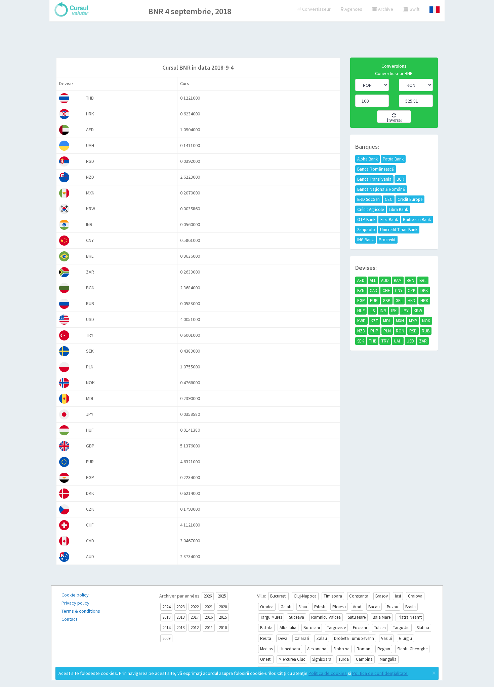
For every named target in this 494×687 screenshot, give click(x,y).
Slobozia (341, 649)
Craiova (415, 596)
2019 (166, 617)
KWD (361, 321)
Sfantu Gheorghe (412, 649)
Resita (265, 638)
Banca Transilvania (374, 179)
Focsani (360, 627)
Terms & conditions (80, 611)
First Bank (389, 219)
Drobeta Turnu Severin (354, 638)
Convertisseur (316, 9)
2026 (208, 596)
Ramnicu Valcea (326, 617)
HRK (424, 300)
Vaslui (386, 638)
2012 (195, 627)
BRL (422, 280)
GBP (386, 300)
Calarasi (301, 638)
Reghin (383, 649)
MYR (413, 321)
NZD (361, 331)
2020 (223, 607)
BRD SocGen (368, 199)
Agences (352, 9)
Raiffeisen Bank (417, 219)
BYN (361, 290)
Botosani (311, 627)
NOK (426, 321)
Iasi (398, 596)
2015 (223, 617)
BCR (400, 179)
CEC (389, 199)
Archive (385, 9)
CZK (411, 290)
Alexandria (316, 649)
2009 (166, 638)
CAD (373, 290)
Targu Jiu (401, 627)
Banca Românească (375, 169)
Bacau (374, 607)
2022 (195, 607)
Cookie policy (75, 595)
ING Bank (365, 240)
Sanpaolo (366, 229)
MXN (400, 321)
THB (372, 341)
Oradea (267, 607)
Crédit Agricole (370, 209)
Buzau (392, 607)
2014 (166, 627)
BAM (398, 280)
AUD (385, 280)
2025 (222, 596)
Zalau (321, 638)
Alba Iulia (288, 627)
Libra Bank (398, 209)
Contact (69, 619)
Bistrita (266, 627)
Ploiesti (339, 607)
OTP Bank (366, 219)
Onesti (266, 659)
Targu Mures (271, 617)
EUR (374, 300)
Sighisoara (321, 659)
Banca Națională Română (381, 189)
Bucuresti (278, 596)
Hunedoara (290, 649)
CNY (399, 290)
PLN (387, 331)
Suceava (296, 617)
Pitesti (319, 607)
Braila (410, 607)
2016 (209, 617)
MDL (387, 321)
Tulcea (380, 627)
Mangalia (388, 659)
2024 (166, 607)
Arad (357, 607)
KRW (418, 311)
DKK (424, 290)
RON (400, 331)
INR (383, 311)
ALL (373, 280)
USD (410, 341)
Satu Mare (357, 617)
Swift (414, 9)
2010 (223, 627)
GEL (399, 300)
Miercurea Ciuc (292, 659)
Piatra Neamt (410, 617)
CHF (386, 290)
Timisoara (333, 596)
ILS (372, 311)
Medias (266, 649)
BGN (410, 280)
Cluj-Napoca (305, 596)
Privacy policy (75, 603)
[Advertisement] (247, 40)
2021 (209, 607)
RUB (425, 331)
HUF (361, 311)
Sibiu (302, 607)
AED (361, 280)
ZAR (423, 341)
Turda (343, 659)
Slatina (423, 627)
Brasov (381, 596)
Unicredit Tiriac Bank (398, 229)
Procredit (387, 240)
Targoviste (336, 627)
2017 (195, 617)
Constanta (358, 596)
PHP (374, 331)
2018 (180, 617)
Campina (364, 659)
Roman (363, 649)
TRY (385, 341)
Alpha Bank (367, 159)
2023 (180, 607)
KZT (374, 321)
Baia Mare (381, 617)
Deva (282, 638)
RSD (413, 331)
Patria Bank (393, 159)
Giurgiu (405, 638)
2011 (209, 627)
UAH (398, 341)
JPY (405, 311)
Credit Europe (410, 199)
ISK (394, 311)
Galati (286, 607)
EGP (361, 300)
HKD (411, 300)
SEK (360, 341)
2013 (180, 627)
